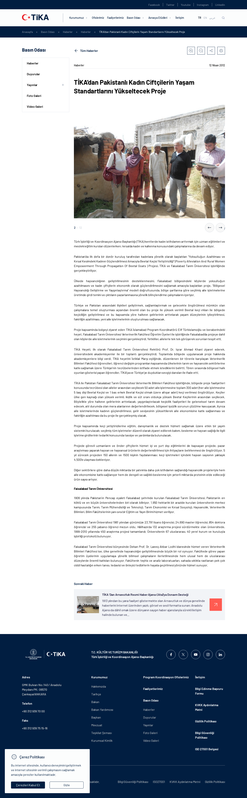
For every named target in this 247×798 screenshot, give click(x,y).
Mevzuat (96, 725)
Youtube (186, 4)
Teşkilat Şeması (101, 733)
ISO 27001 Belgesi (207, 749)
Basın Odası (133, 17)
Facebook (154, 4)
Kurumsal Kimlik (102, 740)
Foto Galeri (34, 95)
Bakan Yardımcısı (102, 709)
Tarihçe (96, 694)
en (205, 17)
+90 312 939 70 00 (33, 711)
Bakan (95, 702)
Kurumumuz (76, 17)
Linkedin (220, 4)
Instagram (203, 4)
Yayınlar (148, 725)
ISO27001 (159, 781)
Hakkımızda (98, 686)
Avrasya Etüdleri (157, 17)
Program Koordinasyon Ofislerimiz (166, 677)
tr (199, 17)
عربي (212, 17)
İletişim (179, 17)
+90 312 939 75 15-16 (34, 728)
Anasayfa (27, 31)
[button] (209, 227)
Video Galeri (35, 106)
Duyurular (33, 74)
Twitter (170, 4)
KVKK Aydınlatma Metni (206, 707)
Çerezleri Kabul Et (28, 785)
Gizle (66, 785)
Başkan (96, 717)
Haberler (68, 31)
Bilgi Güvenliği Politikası (204, 735)
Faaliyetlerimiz (115, 17)
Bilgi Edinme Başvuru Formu (209, 691)
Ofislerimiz (98, 17)
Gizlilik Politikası (206, 721)
